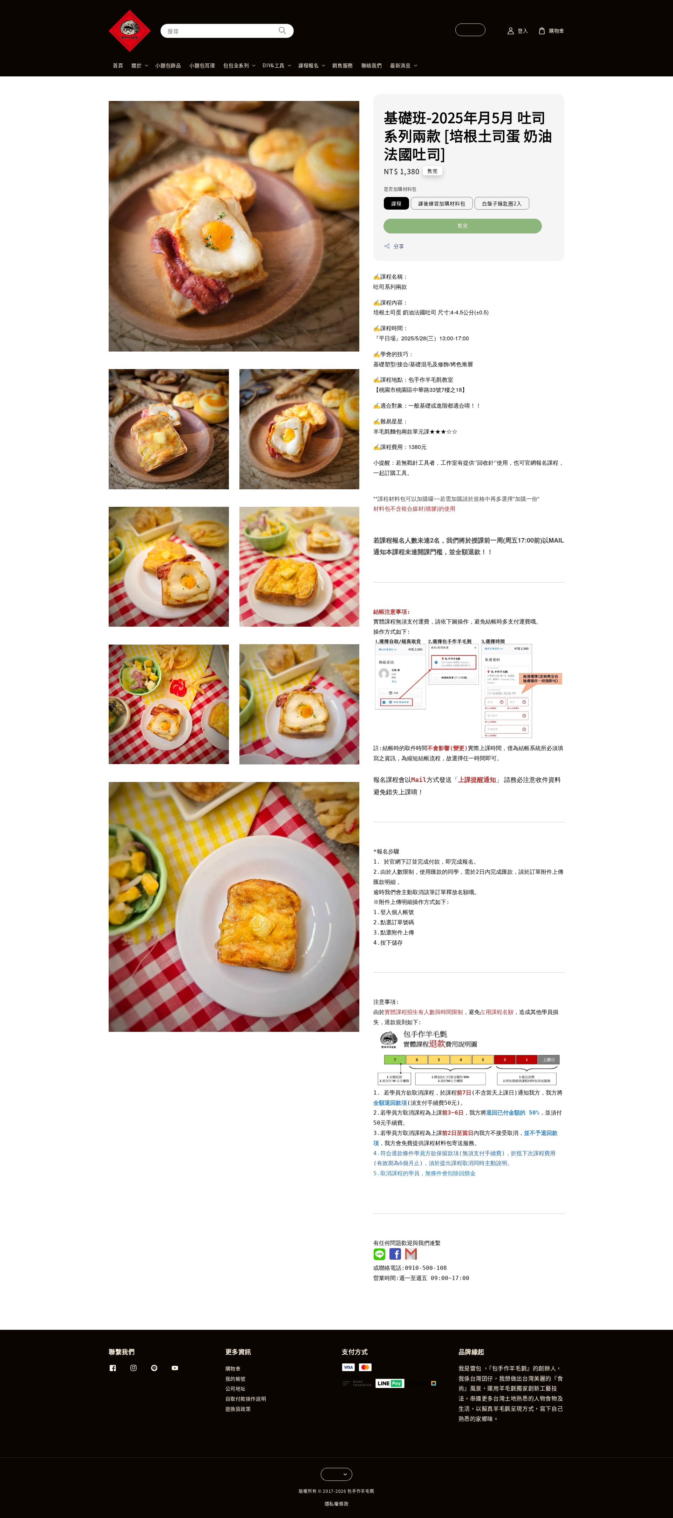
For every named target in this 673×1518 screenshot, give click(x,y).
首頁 (118, 65)
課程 (396, 203)
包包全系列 (236, 65)
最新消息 (400, 65)
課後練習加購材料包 (441, 203)
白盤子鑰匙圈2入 (502, 203)
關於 (136, 65)
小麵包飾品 (168, 65)
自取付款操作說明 (245, 1398)
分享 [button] (399, 246)
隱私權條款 (337, 1503)
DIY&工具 (274, 65)
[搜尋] (282, 31)
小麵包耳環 (202, 65)
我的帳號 (235, 1378)
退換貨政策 (238, 1408)
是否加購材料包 (400, 188)
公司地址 (235, 1388)
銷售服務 (342, 65)
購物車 (233, 1368)
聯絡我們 (371, 65)
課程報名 (308, 65)
